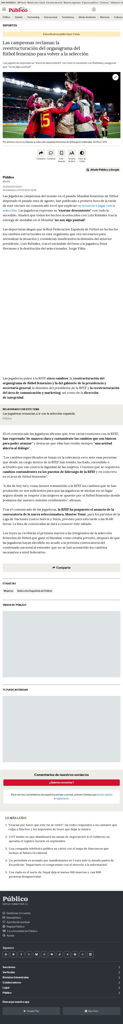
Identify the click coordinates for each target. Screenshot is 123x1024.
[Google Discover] (13, 954)
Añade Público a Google (104, 169)
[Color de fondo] (82, 153)
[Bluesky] (36, 954)
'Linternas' (104, 2)
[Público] (56, 9)
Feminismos (68, 17)
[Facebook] (21, 954)
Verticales (9, 972)
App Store (93, 1011)
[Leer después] (61, 153)
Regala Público (15, 926)
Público (8, 177)
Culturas (118, 17)
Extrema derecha (54, 2)
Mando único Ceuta (36, 2)
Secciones (9, 967)
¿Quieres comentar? (61, 782)
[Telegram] (67, 954)
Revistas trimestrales (16, 977)
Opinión (19, 17)
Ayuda (10, 935)
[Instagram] (44, 954)
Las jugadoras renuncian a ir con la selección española (39, 413)
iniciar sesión (104, 794)
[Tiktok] (59, 954)
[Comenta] (51, 153)
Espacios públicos (90, 2)
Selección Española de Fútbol (34, 590)
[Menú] (4, 9)
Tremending (33, 17)
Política (6, 17)
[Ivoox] (90, 954)
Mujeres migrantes (72, 2)
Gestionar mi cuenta (18, 913)
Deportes (10, 25)
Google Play (33, 1011)
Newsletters (13, 917)
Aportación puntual (18, 922)
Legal (6, 987)
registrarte (62, 798)
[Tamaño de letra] (72, 153)
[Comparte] (41, 153)
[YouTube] (52, 954)
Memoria (104, 17)
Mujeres (8, 590)
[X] (29, 954)
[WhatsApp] (82, 954)
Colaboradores (12, 982)
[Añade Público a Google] (6, 954)
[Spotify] (75, 954)
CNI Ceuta (21, 2)
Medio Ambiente (87, 17)
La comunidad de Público (22, 931)
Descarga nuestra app (16, 1001)
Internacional (50, 17)
